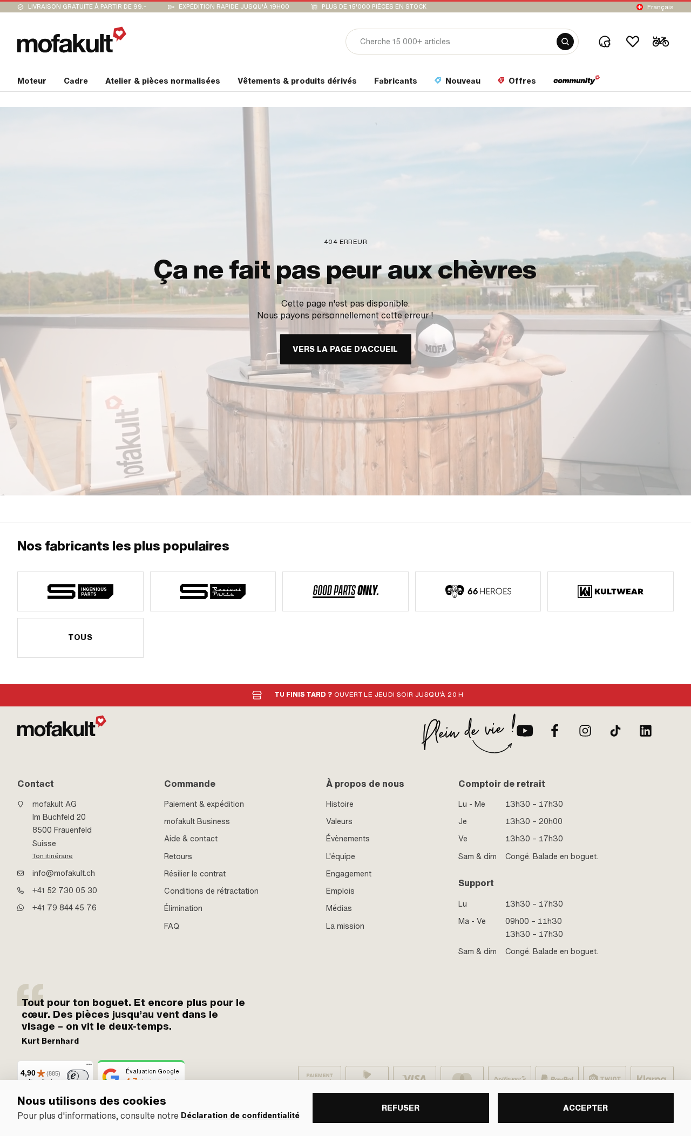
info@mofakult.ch (63, 873)
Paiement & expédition (204, 804)
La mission (345, 926)
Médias (339, 908)
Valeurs (339, 821)
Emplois (340, 891)
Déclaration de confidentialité (240, 1115)
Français (660, 7)
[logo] (71, 39)
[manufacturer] (80, 591)
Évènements (348, 838)
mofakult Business (197, 821)
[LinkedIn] (645, 731)
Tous (80, 637)
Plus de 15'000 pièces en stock (374, 6)
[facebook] (555, 731)
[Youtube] (525, 731)
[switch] (78, 1076)
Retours (178, 856)
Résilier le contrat (195, 873)
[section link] (577, 83)
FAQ (171, 926)
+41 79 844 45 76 (64, 907)
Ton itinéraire (52, 856)
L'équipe (340, 856)
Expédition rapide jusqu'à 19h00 (234, 6)
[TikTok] (615, 731)
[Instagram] (585, 731)
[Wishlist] (633, 42)
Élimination (183, 908)
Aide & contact (191, 838)
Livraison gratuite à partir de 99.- (87, 6)
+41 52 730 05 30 (64, 890)
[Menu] (89, 1066)
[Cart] (661, 42)
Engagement (348, 873)
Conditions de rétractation (211, 891)
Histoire (340, 804)
